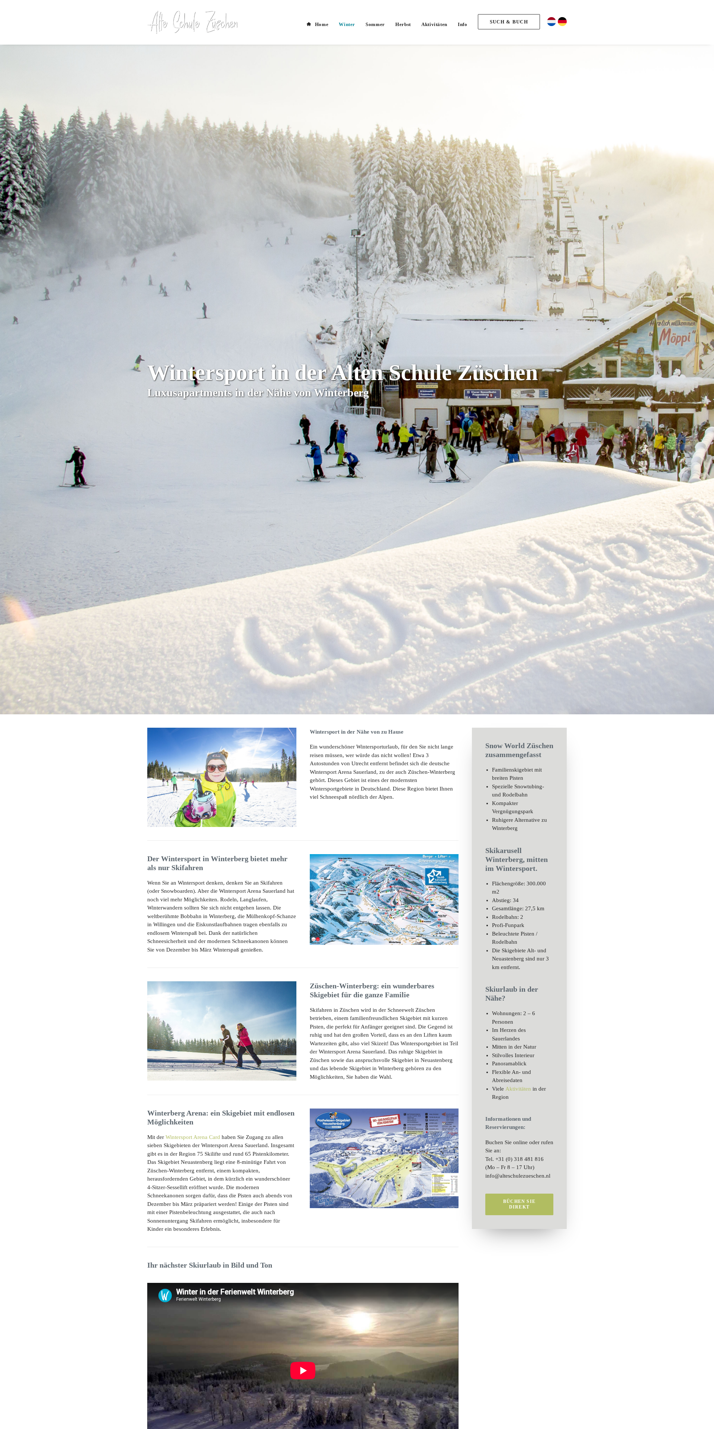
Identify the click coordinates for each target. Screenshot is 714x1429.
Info (462, 24)
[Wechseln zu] (550, 20)
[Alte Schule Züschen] (192, 22)
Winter (347, 24)
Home (322, 24)
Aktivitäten (434, 24)
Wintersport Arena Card (192, 1137)
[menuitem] (320, 24)
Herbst (403, 24)
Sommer (375, 24)
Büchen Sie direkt (520, 1204)
